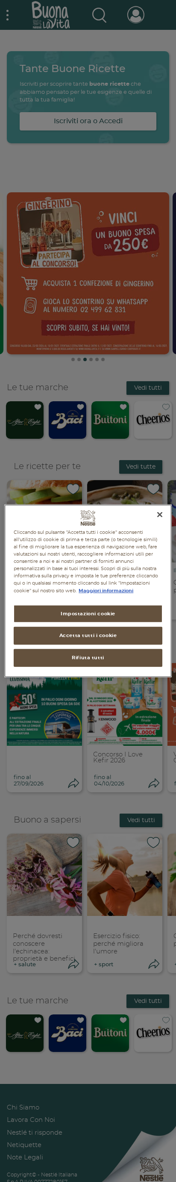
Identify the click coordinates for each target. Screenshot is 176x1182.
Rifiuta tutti (88, 657)
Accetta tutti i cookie (88, 635)
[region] (87, 591)
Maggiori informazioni (106, 590)
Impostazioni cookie (88, 613)
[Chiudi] (159, 514)
